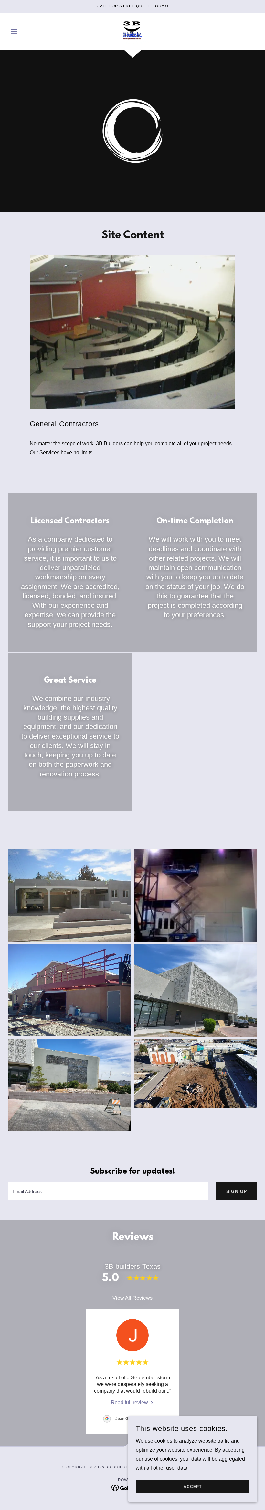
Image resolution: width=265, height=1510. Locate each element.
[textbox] (108, 1191)
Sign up (236, 1191)
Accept (193, 1487)
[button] (26, 31)
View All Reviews (132, 1298)
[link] (132, 31)
